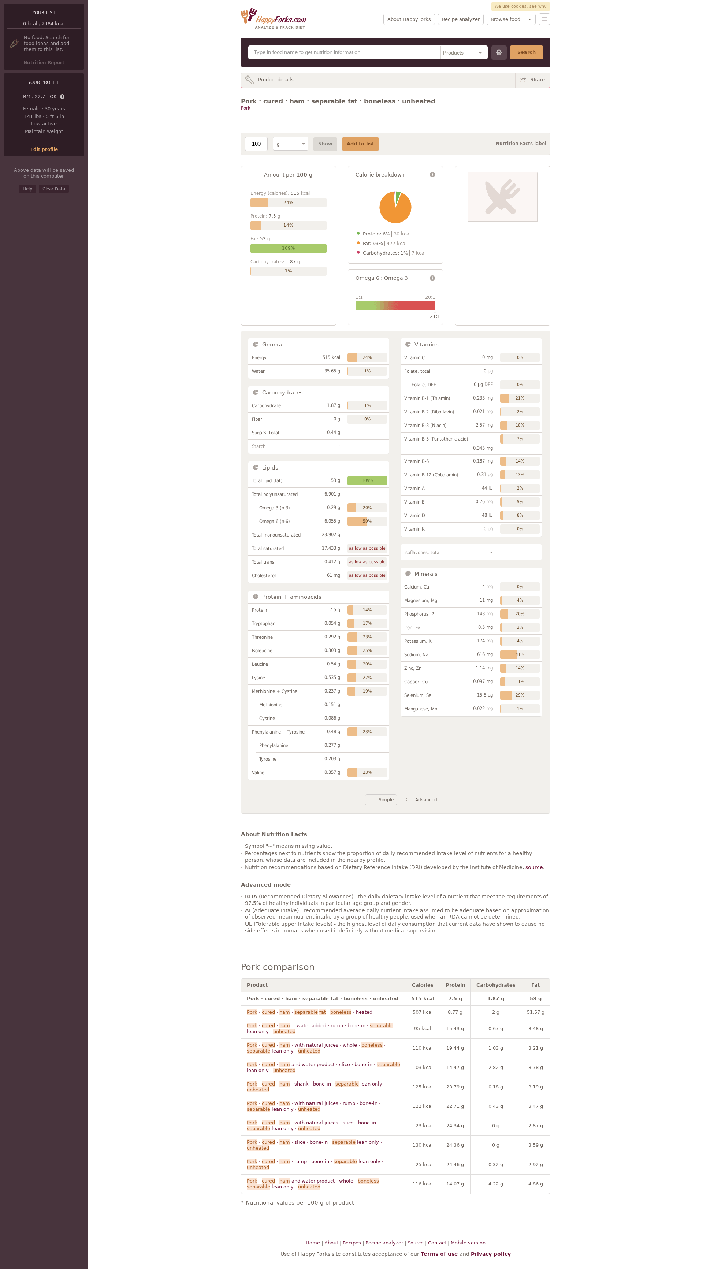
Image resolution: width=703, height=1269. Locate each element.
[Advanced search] (499, 52)
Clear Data (53, 189)
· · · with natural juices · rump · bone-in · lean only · (313, 1106)
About (331, 1243)
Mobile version (468, 1243)
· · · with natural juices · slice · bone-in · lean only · (313, 1125)
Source (416, 1243)
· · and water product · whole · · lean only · (314, 1184)
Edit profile (44, 149)
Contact (437, 1243)
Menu (544, 19)
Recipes (352, 1243)
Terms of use (439, 1254)
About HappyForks (409, 19)
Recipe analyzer (461, 19)
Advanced (426, 799)
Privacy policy (491, 1254)
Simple (386, 799)
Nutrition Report (43, 62)
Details (62, 97)
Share (537, 79)
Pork (245, 108)
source (534, 867)
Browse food (505, 19)
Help (28, 189)
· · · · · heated (309, 1012)
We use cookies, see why (521, 6)
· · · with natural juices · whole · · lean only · (316, 1048)
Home (313, 1243)
